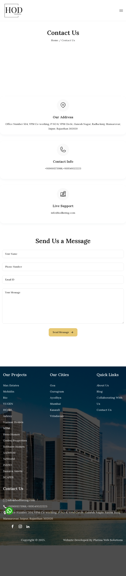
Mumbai (55, 403)
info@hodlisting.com (63, 212)
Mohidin (8, 391)
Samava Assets (12, 471)
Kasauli (55, 410)
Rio (5, 397)
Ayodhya (55, 397)
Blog (100, 391)
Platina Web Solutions (108, 540)
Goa (52, 385)
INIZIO (7, 465)
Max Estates (11, 385)
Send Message (61, 332)
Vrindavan (56, 416)
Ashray (7, 416)
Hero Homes (11, 434)
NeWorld (9, 459)
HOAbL (7, 410)
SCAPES (8, 477)
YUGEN (8, 403)
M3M (6, 428)
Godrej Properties (15, 440)
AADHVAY (9, 452)
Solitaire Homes (14, 446)
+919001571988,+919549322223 (63, 168)
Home (54, 40)
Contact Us (104, 410)
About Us (103, 385)
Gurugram (57, 391)
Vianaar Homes (13, 422)
